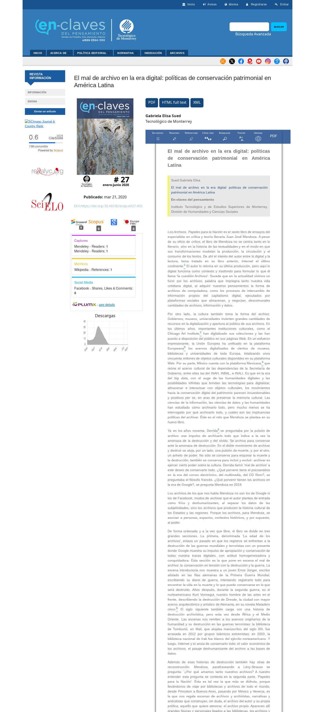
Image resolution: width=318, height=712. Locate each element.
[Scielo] (47, 202)
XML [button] (197, 102)
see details (107, 304)
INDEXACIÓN (153, 53)
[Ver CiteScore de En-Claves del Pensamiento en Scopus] (45, 142)
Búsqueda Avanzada (253, 34)
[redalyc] (47, 171)
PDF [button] (151, 102)
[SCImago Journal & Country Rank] (45, 123)
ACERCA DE (59, 53)
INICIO (38, 53)
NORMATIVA (126, 53)
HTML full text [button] (174, 102)
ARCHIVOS (177, 53)
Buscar (279, 27)
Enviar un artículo (45, 111)
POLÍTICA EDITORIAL (92, 53)
